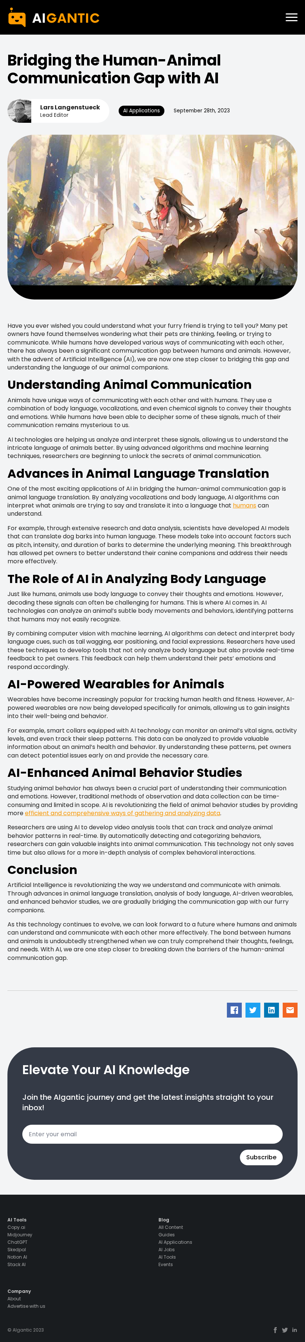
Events (165, 1265)
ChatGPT (17, 1242)
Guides (166, 1235)
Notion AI (17, 1257)
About (14, 1299)
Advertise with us (26, 1306)
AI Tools (167, 1257)
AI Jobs (166, 1250)
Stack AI (16, 1265)
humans (244, 505)
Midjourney (19, 1235)
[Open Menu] (292, 17)
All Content (170, 1227)
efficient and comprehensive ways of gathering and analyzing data (122, 813)
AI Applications (175, 1242)
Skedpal (16, 1250)
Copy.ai (16, 1227)
